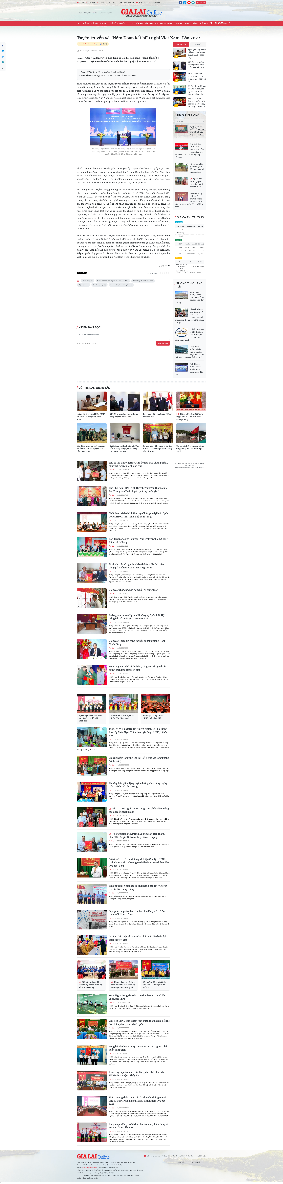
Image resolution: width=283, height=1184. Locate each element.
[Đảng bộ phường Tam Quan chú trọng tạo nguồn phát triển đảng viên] (92, 1055)
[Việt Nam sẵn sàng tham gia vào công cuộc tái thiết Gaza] (179, 65)
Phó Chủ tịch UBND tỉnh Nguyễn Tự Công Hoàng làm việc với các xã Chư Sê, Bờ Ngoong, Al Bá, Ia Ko (189, 150)
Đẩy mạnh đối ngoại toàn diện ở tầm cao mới (157, 415)
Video (81, 2)
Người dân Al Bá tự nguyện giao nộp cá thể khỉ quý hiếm (197, 183)
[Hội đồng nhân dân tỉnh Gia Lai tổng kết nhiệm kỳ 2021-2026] (91, 703)
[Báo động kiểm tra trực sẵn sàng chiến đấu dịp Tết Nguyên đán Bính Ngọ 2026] (92, 433)
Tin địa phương (188, 115)
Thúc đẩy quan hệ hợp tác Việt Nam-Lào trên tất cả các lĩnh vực (108, 76)
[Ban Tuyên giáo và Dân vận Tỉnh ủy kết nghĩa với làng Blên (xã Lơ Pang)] (92, 547)
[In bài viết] (3, 67)
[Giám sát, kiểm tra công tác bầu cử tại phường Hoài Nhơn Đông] (92, 649)
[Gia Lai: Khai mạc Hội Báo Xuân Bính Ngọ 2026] (123, 703)
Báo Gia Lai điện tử (141, 13)
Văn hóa (179, 23)
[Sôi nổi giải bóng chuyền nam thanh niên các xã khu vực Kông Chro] (92, 1004)
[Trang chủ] (79, 23)
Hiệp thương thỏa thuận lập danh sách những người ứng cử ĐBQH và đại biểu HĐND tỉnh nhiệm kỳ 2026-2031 (138, 1100)
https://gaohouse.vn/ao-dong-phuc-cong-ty (189, 467)
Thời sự (86, 23)
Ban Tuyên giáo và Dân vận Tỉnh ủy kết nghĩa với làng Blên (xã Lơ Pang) (138, 541)
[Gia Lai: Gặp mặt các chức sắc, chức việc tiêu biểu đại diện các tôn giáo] (92, 945)
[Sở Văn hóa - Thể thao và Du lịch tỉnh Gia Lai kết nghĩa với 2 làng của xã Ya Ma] (158, 433)
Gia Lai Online (93, 1156)
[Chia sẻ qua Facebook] (3, 45)
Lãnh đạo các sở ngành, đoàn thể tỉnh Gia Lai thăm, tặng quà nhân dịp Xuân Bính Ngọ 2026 (137, 566)
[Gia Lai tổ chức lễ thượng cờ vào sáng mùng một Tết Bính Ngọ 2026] (191, 433)
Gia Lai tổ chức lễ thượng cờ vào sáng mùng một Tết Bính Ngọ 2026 (190, 448)
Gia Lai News (221, 23)
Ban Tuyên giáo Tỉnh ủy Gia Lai (121, 285)
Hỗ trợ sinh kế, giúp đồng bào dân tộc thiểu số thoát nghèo (197, 168)
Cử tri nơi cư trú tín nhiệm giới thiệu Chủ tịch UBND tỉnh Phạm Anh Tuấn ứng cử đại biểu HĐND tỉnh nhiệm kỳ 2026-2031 (139, 862)
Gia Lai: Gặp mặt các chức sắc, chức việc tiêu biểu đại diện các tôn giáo (137, 938)
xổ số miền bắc (179, 463)
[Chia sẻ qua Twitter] (3, 56)
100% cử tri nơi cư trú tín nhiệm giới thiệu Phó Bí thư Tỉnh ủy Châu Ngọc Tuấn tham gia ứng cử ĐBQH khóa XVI (138, 732)
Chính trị (103, 23)
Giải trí (187, 23)
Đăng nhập (201, 2)
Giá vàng (178, 258)
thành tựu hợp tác (99, 285)
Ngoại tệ (178, 240)
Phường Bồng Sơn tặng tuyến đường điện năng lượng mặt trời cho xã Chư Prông (138, 785)
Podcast (112, 2)
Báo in (102, 2)
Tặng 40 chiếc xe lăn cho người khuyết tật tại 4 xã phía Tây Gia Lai (189, 131)
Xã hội (195, 23)
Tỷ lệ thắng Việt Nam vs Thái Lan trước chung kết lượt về (197, 78)
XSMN (202, 463)
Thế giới (94, 23)
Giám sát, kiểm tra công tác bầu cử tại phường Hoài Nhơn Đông (137, 643)
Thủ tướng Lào (87, 281)
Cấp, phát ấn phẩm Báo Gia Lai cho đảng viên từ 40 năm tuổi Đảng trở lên (137, 913)
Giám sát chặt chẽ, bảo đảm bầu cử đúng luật (133, 590)
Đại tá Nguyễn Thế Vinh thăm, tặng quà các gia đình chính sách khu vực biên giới (137, 668)
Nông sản (179, 222)
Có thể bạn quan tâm (95, 387)
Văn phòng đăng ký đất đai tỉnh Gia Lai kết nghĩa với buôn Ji (154, 985)
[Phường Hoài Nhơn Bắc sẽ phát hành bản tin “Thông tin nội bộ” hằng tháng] (92, 894)
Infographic (155, 2)
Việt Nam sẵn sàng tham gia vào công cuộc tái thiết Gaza (196, 64)
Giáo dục (139, 23)
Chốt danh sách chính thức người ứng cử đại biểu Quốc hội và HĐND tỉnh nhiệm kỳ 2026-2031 (138, 515)
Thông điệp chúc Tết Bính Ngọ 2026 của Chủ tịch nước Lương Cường (189, 417)
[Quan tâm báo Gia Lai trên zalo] (184, 2)
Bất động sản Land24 (192, 463)
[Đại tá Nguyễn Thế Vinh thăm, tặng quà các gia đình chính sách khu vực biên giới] (92, 675)
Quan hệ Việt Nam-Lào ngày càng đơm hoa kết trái (103, 72)
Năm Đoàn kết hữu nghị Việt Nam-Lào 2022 (112, 281)
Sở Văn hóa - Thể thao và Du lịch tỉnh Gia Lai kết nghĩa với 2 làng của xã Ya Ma (157, 448)
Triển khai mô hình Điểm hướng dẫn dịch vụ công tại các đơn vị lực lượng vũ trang (124, 448)
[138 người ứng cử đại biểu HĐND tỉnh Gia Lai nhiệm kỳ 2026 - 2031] (179, 52)
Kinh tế (130, 23)
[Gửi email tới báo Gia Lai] (193, 2)
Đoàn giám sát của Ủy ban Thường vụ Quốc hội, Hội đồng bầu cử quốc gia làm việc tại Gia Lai (137, 617)
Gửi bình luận (163, 343)
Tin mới (198, 44)
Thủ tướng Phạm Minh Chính (143, 281)
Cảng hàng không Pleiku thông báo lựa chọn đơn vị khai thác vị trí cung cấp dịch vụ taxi (189, 352)
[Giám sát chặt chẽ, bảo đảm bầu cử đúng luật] (92, 598)
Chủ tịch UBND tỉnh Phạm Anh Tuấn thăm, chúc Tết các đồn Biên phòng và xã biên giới (139, 1022)
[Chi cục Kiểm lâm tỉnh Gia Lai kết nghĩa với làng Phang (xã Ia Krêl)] (92, 766)
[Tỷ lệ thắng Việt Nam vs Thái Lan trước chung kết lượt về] (179, 76)
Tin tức (111, 470)
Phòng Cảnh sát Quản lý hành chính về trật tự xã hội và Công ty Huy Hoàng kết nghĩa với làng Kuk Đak (123, 985)
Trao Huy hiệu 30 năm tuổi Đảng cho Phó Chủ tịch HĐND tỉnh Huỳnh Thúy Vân (136, 1074)
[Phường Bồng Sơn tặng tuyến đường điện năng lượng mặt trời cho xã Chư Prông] (92, 792)
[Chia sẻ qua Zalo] (3, 51)
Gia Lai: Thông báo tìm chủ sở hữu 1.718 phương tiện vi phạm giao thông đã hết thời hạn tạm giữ (189, 316)
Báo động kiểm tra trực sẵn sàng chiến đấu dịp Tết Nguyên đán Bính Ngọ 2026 (91, 448)
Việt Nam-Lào (84, 285)
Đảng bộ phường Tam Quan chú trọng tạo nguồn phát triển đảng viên (138, 1048)
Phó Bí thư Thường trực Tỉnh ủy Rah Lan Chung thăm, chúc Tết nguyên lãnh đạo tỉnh (138, 464)
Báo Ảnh (92, 2)
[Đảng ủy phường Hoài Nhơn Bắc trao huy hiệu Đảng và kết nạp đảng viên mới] (92, 1132)
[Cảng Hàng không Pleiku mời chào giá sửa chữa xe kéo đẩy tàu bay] (181, 295)
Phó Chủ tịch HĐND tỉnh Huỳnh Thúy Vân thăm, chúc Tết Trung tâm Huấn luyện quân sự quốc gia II (138, 490)
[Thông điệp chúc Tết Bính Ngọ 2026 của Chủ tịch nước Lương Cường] (191, 401)
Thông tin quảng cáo (189, 285)
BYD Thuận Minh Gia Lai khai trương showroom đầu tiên (189, 369)
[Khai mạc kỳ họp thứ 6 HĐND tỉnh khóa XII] (155, 703)
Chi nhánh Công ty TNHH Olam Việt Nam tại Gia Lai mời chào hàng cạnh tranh (189, 334)
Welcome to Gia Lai (127, 2)
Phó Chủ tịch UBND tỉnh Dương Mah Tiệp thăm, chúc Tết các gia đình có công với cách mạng (137, 835)
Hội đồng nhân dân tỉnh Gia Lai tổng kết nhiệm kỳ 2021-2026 (91, 718)
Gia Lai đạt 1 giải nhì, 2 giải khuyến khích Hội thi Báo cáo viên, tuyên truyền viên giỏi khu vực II (189, 200)
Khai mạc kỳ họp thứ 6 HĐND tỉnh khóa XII (153, 716)
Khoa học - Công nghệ (164, 23)
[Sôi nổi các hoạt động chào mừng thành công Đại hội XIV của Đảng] (91, 969)
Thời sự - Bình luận (117, 23)
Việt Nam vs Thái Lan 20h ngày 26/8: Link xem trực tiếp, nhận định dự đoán (196, 102)
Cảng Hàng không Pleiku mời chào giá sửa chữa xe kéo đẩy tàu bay (189, 297)
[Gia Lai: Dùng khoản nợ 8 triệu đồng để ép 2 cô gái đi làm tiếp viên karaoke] (179, 89)
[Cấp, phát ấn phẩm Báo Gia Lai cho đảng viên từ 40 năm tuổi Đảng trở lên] (92, 919)
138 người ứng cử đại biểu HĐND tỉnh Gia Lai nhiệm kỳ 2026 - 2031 (197, 54)
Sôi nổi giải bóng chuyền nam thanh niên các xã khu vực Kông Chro (137, 997)
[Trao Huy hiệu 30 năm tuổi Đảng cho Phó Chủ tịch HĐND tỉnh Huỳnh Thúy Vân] (92, 1080)
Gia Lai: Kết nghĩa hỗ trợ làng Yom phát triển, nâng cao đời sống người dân (139, 810)
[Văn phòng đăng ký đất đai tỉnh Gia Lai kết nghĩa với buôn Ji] (155, 969)
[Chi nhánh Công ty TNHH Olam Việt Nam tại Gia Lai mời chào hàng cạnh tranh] (181, 332)
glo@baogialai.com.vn (89, 1168)
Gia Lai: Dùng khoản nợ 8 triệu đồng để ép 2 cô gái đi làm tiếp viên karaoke (197, 90)
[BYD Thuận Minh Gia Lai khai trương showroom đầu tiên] (181, 367)
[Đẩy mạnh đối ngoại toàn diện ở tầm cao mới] (158, 401)
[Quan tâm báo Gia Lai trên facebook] (180, 2)
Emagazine (142, 2)
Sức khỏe (149, 23)
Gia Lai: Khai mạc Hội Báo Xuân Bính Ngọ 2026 (122, 716)
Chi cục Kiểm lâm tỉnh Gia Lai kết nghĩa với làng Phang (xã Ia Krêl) (139, 760)
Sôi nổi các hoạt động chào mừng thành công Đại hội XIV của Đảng (90, 985)
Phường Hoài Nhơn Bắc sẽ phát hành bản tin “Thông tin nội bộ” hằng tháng (138, 887)
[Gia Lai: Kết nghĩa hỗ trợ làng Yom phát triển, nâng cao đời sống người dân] (92, 817)
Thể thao (204, 23)
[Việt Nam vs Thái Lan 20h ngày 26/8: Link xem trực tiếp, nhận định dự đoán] (179, 101)
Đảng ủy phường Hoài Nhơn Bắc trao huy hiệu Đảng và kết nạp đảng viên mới (138, 1126)
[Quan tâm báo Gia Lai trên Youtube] (189, 2)
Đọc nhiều (181, 44)
